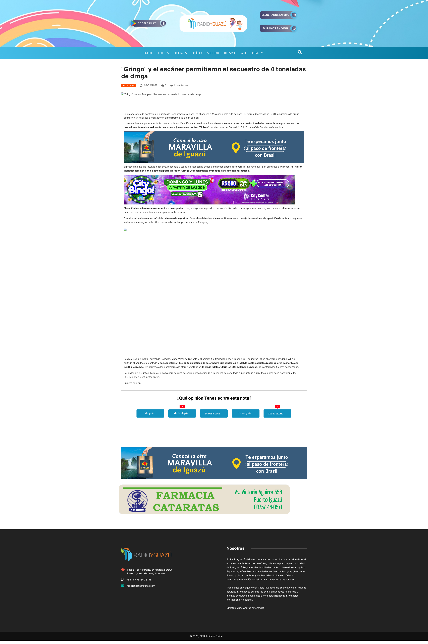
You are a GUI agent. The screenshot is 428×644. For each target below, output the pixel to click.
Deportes (163, 53)
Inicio (148, 53)
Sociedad (213, 53)
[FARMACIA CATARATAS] (204, 499)
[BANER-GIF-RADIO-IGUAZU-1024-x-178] (209, 189)
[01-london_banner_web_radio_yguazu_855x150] (214, 146)
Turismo (229, 53)
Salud (243, 53)
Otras (256, 53)
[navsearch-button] (299, 53)
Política (197, 53)
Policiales (180, 53)
